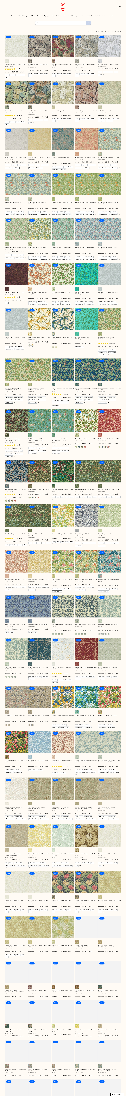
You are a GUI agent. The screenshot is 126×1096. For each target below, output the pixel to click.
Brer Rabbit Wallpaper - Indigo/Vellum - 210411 (62, 625)
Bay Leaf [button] (107, 119)
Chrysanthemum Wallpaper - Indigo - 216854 (85, 901)
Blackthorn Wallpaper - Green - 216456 (109, 489)
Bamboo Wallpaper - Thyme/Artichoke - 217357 (62, 338)
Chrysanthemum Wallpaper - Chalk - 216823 (38, 901)
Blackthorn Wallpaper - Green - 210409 (85, 489)
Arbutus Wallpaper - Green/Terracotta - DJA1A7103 (85, 203)
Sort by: (90, 31)
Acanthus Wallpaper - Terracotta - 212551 (86, 111)
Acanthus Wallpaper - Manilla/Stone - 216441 (85, 65)
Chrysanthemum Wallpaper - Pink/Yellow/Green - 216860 (106, 946)
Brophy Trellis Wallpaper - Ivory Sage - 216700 (62, 668)
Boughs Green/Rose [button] (57, 591)
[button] (111, 16)
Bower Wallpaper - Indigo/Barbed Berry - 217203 (109, 580)
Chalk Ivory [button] (109, 121)
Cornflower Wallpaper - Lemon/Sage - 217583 (108, 1036)
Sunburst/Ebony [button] (56, 725)
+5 (76, 774)
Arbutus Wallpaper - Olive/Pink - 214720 (16, 247)
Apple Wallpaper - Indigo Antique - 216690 (61, 158)
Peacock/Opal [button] (55, 727)
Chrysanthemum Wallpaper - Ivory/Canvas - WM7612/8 (39, 946)
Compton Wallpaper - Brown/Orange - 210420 (62, 991)
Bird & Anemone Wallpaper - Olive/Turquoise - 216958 (82, 338)
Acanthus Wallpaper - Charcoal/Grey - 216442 (38, 65)
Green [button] (53, 497)
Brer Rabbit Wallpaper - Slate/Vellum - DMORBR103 (15, 668)
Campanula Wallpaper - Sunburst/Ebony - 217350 (16, 761)
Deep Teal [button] (31, 677)
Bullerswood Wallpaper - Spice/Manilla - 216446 (15, 716)
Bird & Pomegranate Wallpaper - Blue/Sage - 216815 (109, 389)
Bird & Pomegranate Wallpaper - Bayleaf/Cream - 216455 (13, 389)
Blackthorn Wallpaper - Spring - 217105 (62, 534)
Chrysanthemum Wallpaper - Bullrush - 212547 (85, 854)
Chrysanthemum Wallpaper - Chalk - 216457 (15, 901)
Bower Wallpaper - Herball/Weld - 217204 (86, 580)
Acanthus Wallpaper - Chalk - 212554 (15, 64)
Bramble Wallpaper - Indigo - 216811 (38, 624)
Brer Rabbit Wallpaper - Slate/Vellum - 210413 (108, 625)
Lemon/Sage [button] (102, 1047)
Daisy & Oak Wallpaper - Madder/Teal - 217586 (85, 1081)
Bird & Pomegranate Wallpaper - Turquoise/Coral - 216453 (60, 439)
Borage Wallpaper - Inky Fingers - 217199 (84, 534)
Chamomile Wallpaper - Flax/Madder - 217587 (62, 761)
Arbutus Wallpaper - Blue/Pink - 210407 (109, 157)
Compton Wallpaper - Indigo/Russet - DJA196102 (15, 1036)
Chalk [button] (7, 78)
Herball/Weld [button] (67, 589)
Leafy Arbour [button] (92, 543)
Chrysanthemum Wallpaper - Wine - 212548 (37, 991)
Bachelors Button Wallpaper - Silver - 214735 (108, 293)
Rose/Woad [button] (117, 1045)
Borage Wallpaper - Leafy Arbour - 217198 (107, 534)
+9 (80, 866)
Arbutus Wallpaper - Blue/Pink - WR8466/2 (37, 203)
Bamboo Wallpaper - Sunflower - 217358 (39, 337)
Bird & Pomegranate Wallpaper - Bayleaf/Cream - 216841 (36, 389)
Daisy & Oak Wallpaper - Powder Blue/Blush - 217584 (107, 1081)
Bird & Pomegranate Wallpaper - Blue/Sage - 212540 (63, 389)
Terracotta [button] (12, 75)
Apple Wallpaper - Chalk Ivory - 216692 (16, 157)
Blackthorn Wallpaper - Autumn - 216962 (63, 489)
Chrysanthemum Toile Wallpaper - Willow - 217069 (63, 854)
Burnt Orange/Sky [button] (42, 304)
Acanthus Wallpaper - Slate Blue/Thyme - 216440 (39, 111)
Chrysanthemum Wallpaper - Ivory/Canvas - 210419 (109, 901)
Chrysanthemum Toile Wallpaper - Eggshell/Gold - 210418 (37, 808)
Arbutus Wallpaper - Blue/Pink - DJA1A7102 (13, 203)
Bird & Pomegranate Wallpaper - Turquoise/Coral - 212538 (36, 439)
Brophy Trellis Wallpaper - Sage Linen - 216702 (108, 668)
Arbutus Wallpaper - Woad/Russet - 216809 (107, 248)
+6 (119, 168)
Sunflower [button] (84, 543)
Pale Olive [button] (78, 863)
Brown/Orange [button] (69, 1000)
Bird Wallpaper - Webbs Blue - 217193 (15, 489)
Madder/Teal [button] (78, 1092)
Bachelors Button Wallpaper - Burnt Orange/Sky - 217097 (37, 293)
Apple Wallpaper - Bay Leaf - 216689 (108, 111)
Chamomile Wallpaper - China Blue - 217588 (38, 761)
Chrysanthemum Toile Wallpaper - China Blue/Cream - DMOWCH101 (109, 761)
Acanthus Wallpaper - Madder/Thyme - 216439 (62, 65)
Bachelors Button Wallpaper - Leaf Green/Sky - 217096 (61, 293)
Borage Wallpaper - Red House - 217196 (16, 580)
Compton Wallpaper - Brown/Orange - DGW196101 (85, 991)
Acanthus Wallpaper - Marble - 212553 (108, 64)
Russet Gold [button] (45, 677)
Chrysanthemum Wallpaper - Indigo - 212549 (61, 901)
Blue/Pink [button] (101, 165)
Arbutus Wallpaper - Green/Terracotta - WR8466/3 (108, 203)
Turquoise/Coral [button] (111, 350)
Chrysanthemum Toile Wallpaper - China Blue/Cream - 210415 (85, 761)
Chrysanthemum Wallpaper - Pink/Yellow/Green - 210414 (83, 946)
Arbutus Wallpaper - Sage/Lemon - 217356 (37, 248)
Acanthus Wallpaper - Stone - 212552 (62, 111)
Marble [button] (22, 75)
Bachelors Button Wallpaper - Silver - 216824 (15, 338)
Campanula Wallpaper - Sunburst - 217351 (107, 716)
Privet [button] (7, 75)
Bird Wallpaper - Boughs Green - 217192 (86, 439)
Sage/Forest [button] (89, 1090)
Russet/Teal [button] (110, 1045)
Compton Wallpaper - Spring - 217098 (62, 1035)
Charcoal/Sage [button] (102, 350)
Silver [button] (30, 302)
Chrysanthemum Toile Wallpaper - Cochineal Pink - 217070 (14, 808)
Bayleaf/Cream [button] (112, 352)
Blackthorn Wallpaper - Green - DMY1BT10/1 (36, 534)
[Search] (88, 23)
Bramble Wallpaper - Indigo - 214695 (15, 624)
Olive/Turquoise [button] (42, 302)
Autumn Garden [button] (64, 727)
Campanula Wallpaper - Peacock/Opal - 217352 (85, 716)
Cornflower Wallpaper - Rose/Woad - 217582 (38, 1081)
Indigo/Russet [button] (64, 1002)
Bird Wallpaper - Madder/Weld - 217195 (109, 439)
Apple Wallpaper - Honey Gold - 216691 (39, 157)
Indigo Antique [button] (115, 119)
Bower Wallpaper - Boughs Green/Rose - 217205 (62, 580)
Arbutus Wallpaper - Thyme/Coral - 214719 (61, 248)
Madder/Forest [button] (102, 1045)
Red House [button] (78, 543)
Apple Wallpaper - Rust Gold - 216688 (85, 157)
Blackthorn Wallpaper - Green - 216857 (15, 534)
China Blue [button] (39, 770)
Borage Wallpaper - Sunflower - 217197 (39, 580)
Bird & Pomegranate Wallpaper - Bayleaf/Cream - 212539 (106, 338)
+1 (52, 499)
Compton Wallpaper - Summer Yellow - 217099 (85, 1036)
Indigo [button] (7, 632)
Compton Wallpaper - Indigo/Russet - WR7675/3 (38, 1036)
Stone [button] (18, 75)
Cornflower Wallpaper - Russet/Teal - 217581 (61, 1081)
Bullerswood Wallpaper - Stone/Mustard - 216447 (39, 716)
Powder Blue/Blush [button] (80, 1090)
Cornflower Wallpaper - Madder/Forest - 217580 (16, 1081)
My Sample (118, 1094)
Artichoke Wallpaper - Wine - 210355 (15, 292)
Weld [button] (76, 770)
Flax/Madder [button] (32, 770)
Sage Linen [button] (31, 679)
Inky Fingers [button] (78, 546)
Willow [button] (81, 770)
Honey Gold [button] (102, 121)
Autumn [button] (72, 497)
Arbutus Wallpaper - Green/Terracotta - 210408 (62, 203)
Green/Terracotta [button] (103, 168)
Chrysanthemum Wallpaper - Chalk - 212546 (108, 854)
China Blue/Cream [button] (80, 772)
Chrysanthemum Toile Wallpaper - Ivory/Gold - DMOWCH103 (14, 854)
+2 (69, 1002)
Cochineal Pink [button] (88, 770)
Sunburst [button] (64, 725)
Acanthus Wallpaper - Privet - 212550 (15, 111)
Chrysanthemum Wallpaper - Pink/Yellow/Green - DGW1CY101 (14, 991)
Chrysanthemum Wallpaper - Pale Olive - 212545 (62, 946)
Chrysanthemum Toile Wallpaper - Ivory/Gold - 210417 (107, 808)
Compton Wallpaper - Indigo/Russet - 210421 (108, 991)
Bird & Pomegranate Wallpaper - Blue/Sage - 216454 (86, 389)
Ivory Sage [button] (38, 677)
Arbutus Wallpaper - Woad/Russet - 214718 (84, 248)
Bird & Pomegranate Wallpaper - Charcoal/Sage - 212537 (13, 439)
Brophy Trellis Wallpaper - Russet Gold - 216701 (86, 668)
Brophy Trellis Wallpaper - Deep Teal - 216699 (38, 668)
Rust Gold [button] (101, 119)
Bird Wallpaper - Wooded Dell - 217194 (39, 489)
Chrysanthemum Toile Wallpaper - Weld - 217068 (39, 854)
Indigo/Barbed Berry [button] (57, 589)
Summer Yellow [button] (60, 1000)
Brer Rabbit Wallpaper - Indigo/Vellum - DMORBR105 (85, 625)
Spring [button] (53, 1000)
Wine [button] (7, 303)
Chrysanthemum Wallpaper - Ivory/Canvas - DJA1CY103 (16, 946)
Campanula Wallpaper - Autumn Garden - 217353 (63, 716)
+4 (10, 78)
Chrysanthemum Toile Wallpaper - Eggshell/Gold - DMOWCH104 (84, 808)
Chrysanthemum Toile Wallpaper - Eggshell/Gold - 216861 (61, 808)
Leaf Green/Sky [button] (33, 304)
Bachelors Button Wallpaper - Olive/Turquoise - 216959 (82, 293)
